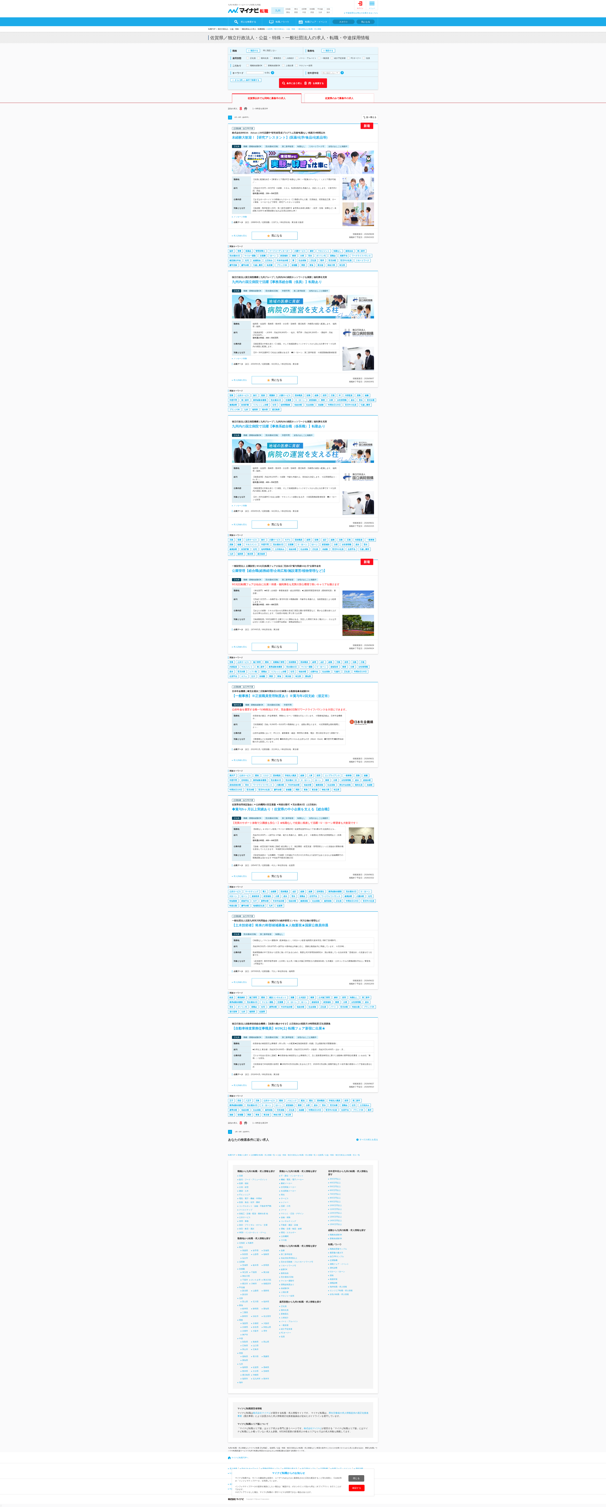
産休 (353, 400)
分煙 (302, 256)
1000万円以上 (336, 1205)
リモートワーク (362, 260)
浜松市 (255, 1316)
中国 (304, 12)
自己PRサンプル (337, 1256)
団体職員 (298, 395)
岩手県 (255, 1250)
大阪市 (255, 1331)
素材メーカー (286, 1183)
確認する (356, 1488)
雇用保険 (328, 901)
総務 (316, 395)
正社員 (313, 260)
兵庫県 (245, 1327)
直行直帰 (233, 1012)
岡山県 (266, 1342)
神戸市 (245, 1335)
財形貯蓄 (245, 405)
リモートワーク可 (288, 1266)
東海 (288, 12)
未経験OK (285, 1288)
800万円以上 (335, 1198)
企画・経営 (244, 1187)
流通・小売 (285, 1206)
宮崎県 (266, 1371)
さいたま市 (256, 1280)
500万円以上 (335, 1186)
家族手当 (245, 901)
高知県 (245, 1360)
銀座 (231, 997)
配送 (303, 1100)
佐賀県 (279, 906)
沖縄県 (255, 1375)
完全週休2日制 (287, 1277)
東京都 (320, 265)
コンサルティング (288, 1221)
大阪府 (266, 1323)
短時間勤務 (285, 405)
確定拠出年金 (235, 260)
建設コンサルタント (277, 997)
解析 (312, 251)
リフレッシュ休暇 (260, 405)
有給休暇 (298, 405)
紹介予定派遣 (286, 1329)
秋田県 (245, 1254)
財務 (308, 395)
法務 (341, 540)
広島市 (255, 1349)
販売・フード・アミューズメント (253, 1179)
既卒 (322, 260)
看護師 (272, 395)
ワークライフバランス (361, 256)
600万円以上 (335, 1190)
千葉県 (254, 1272)
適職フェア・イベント (339, 1264)
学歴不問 (233, 400)
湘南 (231, 1115)
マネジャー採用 (287, 1296)
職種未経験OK (336, 1235)
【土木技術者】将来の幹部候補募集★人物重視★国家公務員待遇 (280, 925)
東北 (296, 9)
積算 (312, 997)
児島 (231, 540)
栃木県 (255, 1265)
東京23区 (267, 1280)
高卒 (369, 1110)
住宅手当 (313, 896)
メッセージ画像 (240, 217)
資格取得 (334, 667)
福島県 (266, 1254)
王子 (231, 1100)
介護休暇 (280, 785)
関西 (296, 12)
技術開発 (292, 662)
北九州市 (256, 1379)
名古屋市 (267, 1316)
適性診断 (333, 1268)
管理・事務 (244, 1221)
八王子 (248, 1100)
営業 (239, 251)
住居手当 (351, 549)
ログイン (360, 8)
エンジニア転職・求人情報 (341, 1290)
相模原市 (267, 1284)
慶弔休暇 (245, 265)
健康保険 (319, 785)
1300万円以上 (336, 1217)
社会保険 (302, 260)
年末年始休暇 (282, 260)
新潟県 (245, 1291)
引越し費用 (258, 265)
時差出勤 (233, 906)
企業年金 (314, 671)
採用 (325, 395)
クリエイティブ (245, 1210)
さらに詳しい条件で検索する (247, 80)
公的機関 (284, 1236)
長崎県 (266, 1367)
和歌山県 (267, 1327)
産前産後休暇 (235, 785)
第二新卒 (361, 251)
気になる (365, 21)
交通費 (263, 256)
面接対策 (333, 1279)
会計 (325, 540)
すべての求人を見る (368, 1139)
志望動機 (333, 1260)
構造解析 (241, 997)
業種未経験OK (336, 1238)
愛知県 (308, 676)
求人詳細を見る (240, 236)
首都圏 (312, 9)
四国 (312, 12)
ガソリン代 (321, 256)
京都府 (255, 1323)
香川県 (255, 1356)
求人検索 (233, 1468)
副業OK (284, 1269)
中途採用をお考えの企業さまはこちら (362, 13)
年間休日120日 (334, 405)
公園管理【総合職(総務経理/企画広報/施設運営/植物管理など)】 (279, 570)
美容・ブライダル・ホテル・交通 (253, 1225)
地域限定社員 (258, 906)
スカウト (343, 21)
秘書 (367, 395)
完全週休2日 (234, 256)
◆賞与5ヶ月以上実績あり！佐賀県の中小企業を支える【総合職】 (281, 809)
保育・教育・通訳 (246, 1229)
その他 (284, 1240)
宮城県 (266, 1250)
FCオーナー (286, 1333)
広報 (333, 395)
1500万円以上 (336, 1224)
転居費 (270, 265)
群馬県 (266, 1265)
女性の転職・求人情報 (339, 1294)
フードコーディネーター (279, 251)
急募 (310, 891)
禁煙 (294, 256)
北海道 (288, 9)
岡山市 (245, 1349)
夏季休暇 (265, 901)
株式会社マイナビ (262, 1413)
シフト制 (253, 671)
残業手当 (344, 256)
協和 (231, 251)
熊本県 (265, 409)
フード (284, 1210)
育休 (310, 256)
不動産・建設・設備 (289, 1225)
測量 (292, 997)
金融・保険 (285, 1217)
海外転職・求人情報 (338, 1287)
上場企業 (284, 1292)
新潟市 (245, 1294)
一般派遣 (284, 1325)
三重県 (245, 1312)
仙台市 (245, 1258)
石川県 (255, 1301)
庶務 (359, 395)
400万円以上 (335, 1183)
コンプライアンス (332, 775)
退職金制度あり (287, 1284)
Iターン (273, 256)
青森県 (245, 1250)
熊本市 (266, 1379)
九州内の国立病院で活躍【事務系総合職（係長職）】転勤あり (278, 426)
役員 (283, 1336)
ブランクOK (282, 265)
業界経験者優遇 (259, 400)
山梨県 (255, 1291)
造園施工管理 (278, 662)
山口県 (255, 1345)
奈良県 (255, 1327)
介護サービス (300, 251)
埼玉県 (342, 265)
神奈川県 (331, 265)
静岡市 (245, 1316)
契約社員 (358, 785)
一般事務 (370, 540)
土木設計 (302, 997)
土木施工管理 (324, 997)
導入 (264, 891)
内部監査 (349, 395)
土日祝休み (279, 549)
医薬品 (248, 251)
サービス (284, 1198)
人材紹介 (284, 1318)
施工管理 (257, 662)
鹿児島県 (276, 409)
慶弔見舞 (233, 265)
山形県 (255, 1254)
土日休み (269, 260)
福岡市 (245, 1379)
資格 (332, 1275)
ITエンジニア (244, 1195)
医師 (263, 395)
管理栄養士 (260, 251)
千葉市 (245, 1280)
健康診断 (233, 405)
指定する (254, 51)
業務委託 (284, 1314)
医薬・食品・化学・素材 (249, 1202)
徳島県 (245, 1356)
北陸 (328, 9)
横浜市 (245, 1284)
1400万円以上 (336, 1220)
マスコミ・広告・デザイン (292, 1214)
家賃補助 (284, 256)
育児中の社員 (346, 260)
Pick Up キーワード (250, 1468)
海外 (328, 12)
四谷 (239, 1100)
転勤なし (337, 251)
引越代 (337, 671)
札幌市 (250, 1243)
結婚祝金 (257, 260)
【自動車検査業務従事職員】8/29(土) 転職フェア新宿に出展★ (278, 1028)
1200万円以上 (336, 1213)
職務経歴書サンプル (338, 1249)
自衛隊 (273, 891)
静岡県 (255, 1309)
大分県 (255, 1371)
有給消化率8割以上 (289, 1258)
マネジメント (323, 251)
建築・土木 (244, 1191)
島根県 (255, 1342)
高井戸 (232, 775)
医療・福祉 (244, 1183)
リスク (266, 775)
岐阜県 (245, 1309)
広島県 (245, 1345)
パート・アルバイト (289, 1321)
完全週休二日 (291, 780)
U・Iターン (300, 400)
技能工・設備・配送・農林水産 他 (253, 1214)
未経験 (321, 405)
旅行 (255, 395)
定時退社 (245, 780)
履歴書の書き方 (336, 1253)
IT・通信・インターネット (292, 1176)
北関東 (304, 9)
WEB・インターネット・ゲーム (252, 1232)
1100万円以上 (336, 1209)
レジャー (284, 1202)
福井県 (266, 1301)
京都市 (245, 1331)
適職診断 (333, 1283)
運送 (311, 1100)
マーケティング (251, 891)
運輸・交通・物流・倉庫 (291, 1229)
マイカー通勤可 (287, 1281)
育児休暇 (332, 260)
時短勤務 (233, 901)
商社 (283, 1195)
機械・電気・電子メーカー (292, 1179)
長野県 (266, 1291)
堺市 (265, 1331)
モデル (288, 540)
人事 (310, 775)
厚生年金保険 (345, 785)
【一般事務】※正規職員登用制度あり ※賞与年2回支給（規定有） (281, 696)
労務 (338, 662)
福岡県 (255, 409)
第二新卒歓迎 (286, 1254)
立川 (253, 676)
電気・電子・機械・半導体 (250, 1198)
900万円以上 (335, 1202)
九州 (277, 10)
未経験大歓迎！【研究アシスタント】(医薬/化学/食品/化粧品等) (279, 137)
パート (333, 1007)
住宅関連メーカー (288, 1187)
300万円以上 (335, 1179)
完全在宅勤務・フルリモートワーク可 (297, 1262)
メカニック (292, 1100)
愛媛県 (266, 1356)
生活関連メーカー (288, 1191)
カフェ (244, 676)
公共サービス (243, 395)
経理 (308, 540)
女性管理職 (342, 400)
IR (340, 395)
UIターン (233, 896)
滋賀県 (245, 1323)
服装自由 (349, 251)
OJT (255, 901)
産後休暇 (367, 780)
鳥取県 (245, 1342)
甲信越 (320, 9)
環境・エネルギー (288, 1232)
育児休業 (370, 400)
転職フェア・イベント (341, 1468)
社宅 (247, 260)
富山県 (245, 1301)
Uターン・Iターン (337, 1272)
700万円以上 (335, 1194)
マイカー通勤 (250, 256)
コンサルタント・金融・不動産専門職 (255, 1206)
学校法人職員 (290, 775)
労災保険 (280, 1110)
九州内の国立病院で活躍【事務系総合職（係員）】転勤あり (277, 282)
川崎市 (254, 1284)
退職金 (333, 256)
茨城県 (245, 1265)
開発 (267, 662)
